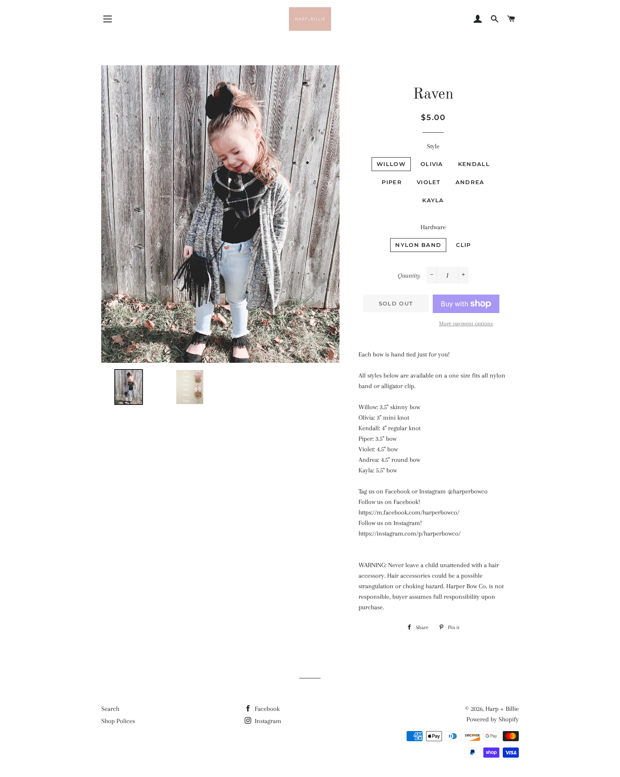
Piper (392, 182)
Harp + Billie (502, 709)
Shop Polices (118, 721)
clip (463, 244)
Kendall (474, 164)
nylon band (418, 244)
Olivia (432, 164)
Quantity (409, 275)
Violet (429, 182)
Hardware (433, 227)
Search (110, 709)
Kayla (433, 200)
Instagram (267, 721)
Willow (391, 164)
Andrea (470, 182)
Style (433, 146)
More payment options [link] (466, 323)
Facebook (266, 709)
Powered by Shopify (492, 719)
